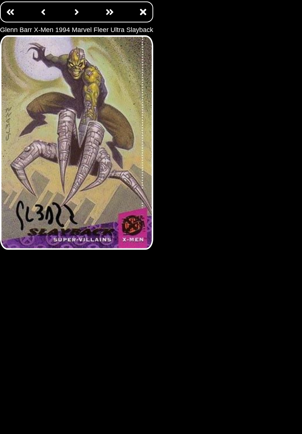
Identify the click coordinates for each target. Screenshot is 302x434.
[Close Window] (143, 11)
